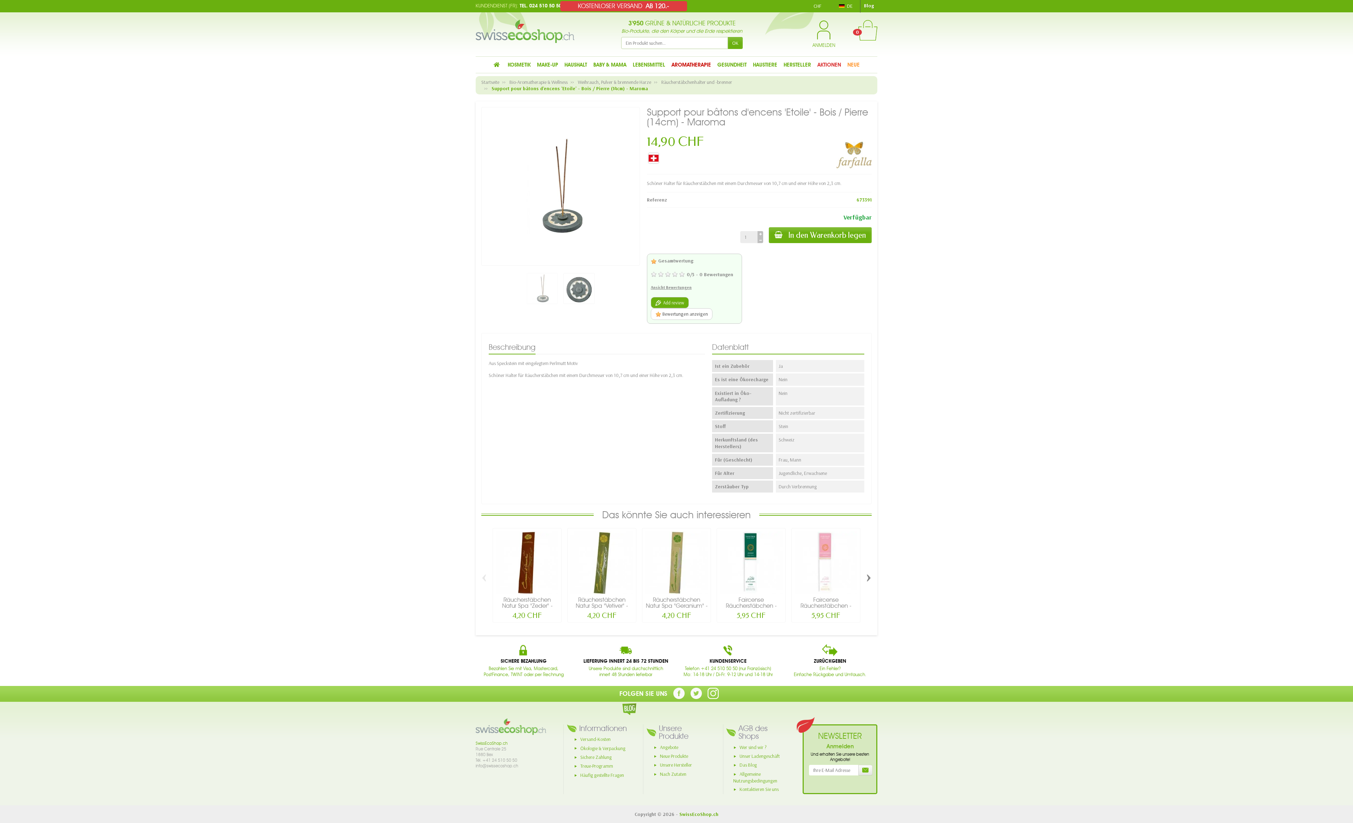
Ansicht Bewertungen (671, 287)
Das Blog (748, 765)
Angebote (669, 747)
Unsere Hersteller (676, 765)
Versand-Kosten (595, 739)
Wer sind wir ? (753, 747)
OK (735, 43)
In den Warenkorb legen (827, 235)
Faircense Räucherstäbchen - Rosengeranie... (826, 605)
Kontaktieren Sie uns (759, 789)
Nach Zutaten (673, 774)
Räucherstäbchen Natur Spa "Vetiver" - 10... (602, 605)
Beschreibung (512, 347)
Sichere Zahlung (596, 757)
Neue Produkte (674, 756)
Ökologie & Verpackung (602, 748)
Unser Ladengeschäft (760, 756)
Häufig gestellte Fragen (602, 775)
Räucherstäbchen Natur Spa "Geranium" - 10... (677, 605)
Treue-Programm (596, 766)
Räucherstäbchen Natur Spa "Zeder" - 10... (527, 605)
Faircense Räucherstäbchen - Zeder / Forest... (751, 605)
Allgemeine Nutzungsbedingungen (755, 777)
